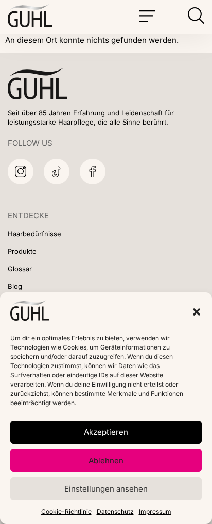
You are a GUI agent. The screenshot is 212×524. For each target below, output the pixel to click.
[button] (196, 312)
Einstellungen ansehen (106, 489)
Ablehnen (106, 460)
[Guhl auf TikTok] (56, 171)
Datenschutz (115, 511)
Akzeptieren (106, 432)
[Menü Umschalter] (147, 16)
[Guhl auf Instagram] (20, 171)
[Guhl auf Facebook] (92, 171)
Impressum (155, 511)
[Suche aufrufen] (196, 15)
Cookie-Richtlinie (66, 511)
